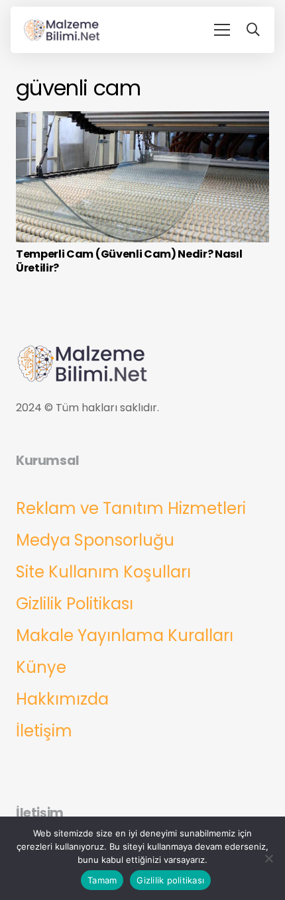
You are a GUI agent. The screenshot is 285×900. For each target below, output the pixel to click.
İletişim (44, 731)
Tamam (102, 880)
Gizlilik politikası (170, 880)
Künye (41, 667)
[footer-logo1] (62, 30)
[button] (253, 29)
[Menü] (222, 29)
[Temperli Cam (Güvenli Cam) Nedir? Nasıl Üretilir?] (142, 120)
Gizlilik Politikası (74, 604)
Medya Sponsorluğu (95, 540)
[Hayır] (268, 858)
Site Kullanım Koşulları (103, 572)
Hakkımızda (62, 699)
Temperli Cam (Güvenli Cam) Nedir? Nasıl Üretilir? (129, 260)
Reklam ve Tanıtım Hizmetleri (131, 508)
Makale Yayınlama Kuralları (124, 635)
